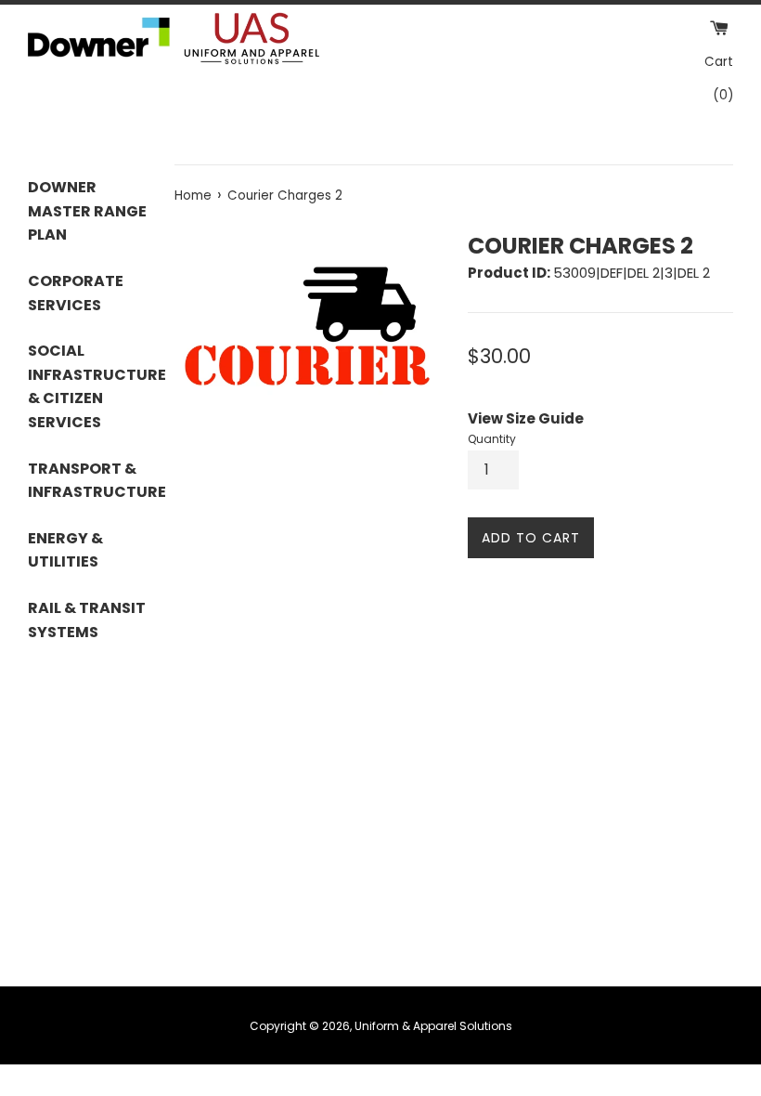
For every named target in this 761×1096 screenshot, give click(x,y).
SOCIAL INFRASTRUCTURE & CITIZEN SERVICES (87, 386)
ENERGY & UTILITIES (65, 550)
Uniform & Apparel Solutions (433, 1026)
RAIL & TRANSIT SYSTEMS (87, 620)
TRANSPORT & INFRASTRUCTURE (87, 480)
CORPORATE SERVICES (75, 293)
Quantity (492, 439)
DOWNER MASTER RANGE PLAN (87, 210)
